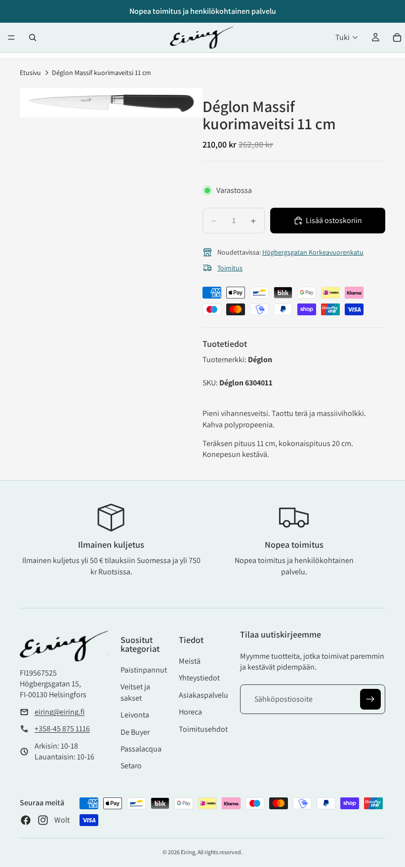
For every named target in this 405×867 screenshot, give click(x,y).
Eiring (188, 852)
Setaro (131, 765)
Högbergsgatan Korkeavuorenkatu (313, 252)
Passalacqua (141, 749)
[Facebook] (26, 820)
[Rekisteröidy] (370, 699)
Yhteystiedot (199, 678)
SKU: (210, 382)
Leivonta (135, 715)
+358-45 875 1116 (62, 728)
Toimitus (230, 268)
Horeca (190, 712)
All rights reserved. (220, 852)
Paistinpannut (144, 670)
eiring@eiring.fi (59, 712)
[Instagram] (43, 820)
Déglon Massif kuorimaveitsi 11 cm (101, 72)
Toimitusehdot (203, 729)
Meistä (190, 661)
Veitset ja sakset (135, 692)
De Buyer (135, 732)
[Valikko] (11, 37)
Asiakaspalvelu (203, 695)
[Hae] (32, 37)
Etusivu (30, 72)
